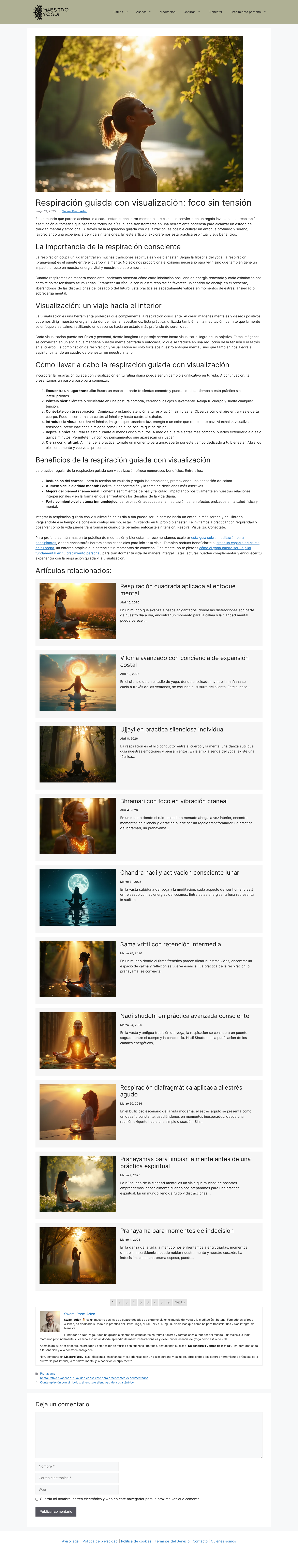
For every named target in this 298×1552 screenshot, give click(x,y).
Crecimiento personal (246, 12)
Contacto (200, 1541)
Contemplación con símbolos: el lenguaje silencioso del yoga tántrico (87, 1382)
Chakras (189, 12)
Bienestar (215, 12)
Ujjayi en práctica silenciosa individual (172, 729)
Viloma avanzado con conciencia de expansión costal (184, 661)
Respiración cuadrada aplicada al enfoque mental (178, 590)
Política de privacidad (100, 1541)
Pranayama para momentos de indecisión (177, 1230)
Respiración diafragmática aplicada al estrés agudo (181, 1091)
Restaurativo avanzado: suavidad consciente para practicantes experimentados (94, 1378)
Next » (180, 1302)
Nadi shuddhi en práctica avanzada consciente (184, 1015)
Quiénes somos (223, 1541)
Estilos (118, 12)
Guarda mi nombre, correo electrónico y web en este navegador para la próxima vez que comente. (120, 1499)
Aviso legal (70, 1541)
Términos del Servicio (172, 1541)
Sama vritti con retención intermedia (170, 944)
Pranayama (47, 1373)
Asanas (141, 12)
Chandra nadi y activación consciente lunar (179, 872)
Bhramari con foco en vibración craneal (174, 801)
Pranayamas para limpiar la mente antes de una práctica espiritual (185, 1162)
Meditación (168, 12)
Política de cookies (136, 1541)
